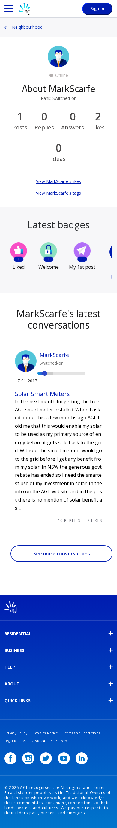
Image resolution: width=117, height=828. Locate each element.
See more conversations (61, 553)
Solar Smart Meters (42, 394)
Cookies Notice (45, 733)
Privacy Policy (16, 733)
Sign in (97, 8)
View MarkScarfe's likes (58, 181)
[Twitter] (46, 758)
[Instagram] (28, 758)
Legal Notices (15, 740)
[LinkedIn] (82, 758)
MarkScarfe (54, 354)
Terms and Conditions (82, 733)
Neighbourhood (27, 27)
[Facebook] (10, 758)
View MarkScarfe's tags (58, 193)
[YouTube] (64, 758)
